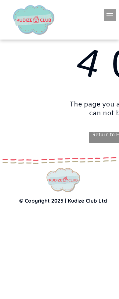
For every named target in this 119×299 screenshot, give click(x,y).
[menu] (110, 15)
